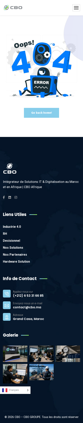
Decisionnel (11, 240)
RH (5, 234)
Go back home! (41, 112)
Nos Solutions (13, 247)
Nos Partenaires (15, 254)
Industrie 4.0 (12, 227)
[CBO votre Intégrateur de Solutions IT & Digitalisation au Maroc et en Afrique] (13, 8)
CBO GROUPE (32, 417)
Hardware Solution (16, 261)
